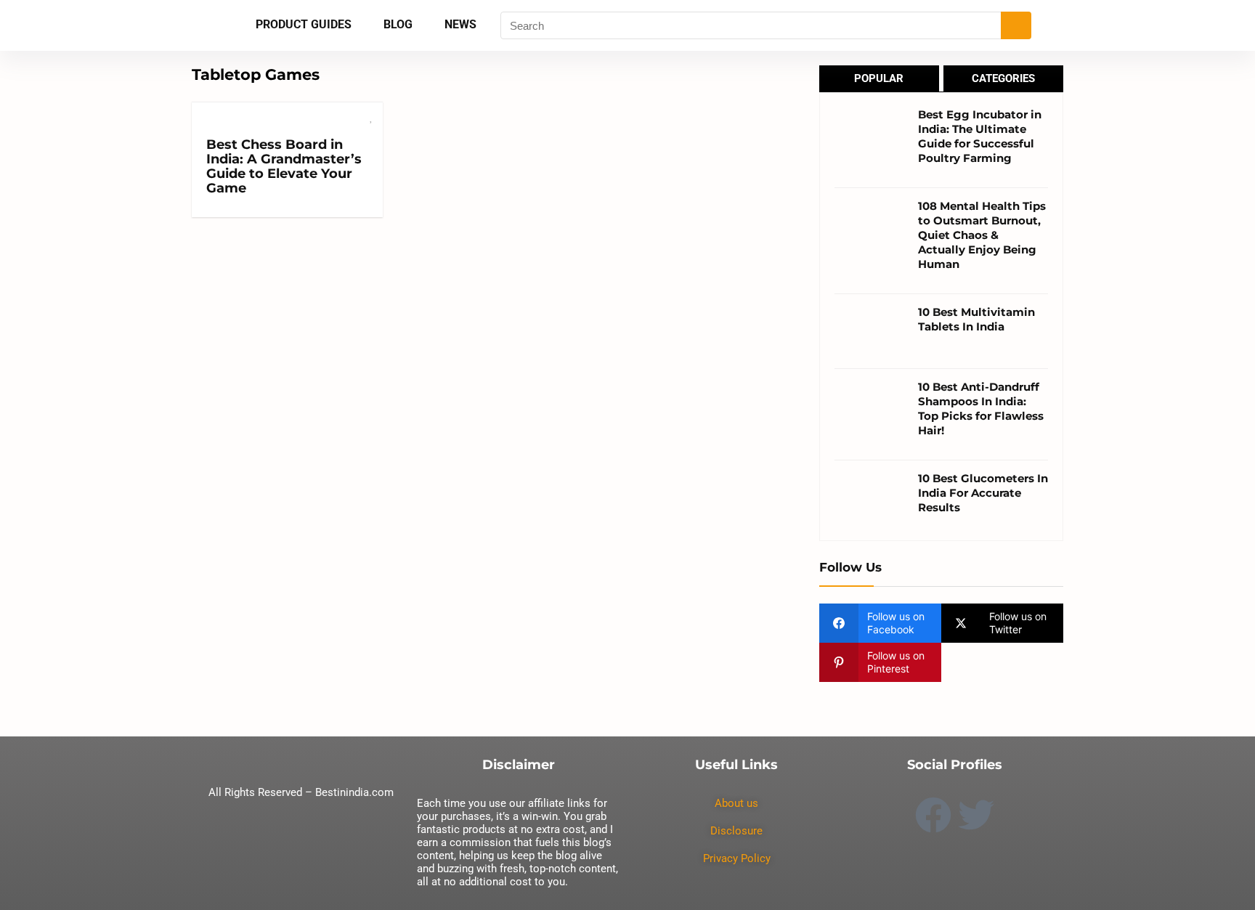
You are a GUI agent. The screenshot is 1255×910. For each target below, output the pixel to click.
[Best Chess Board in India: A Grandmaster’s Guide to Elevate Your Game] (287, 112)
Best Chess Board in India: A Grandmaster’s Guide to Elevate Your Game (284, 166)
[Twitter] (976, 815)
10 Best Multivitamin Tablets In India (976, 319)
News (460, 24)
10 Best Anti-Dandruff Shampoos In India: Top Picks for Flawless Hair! (981, 408)
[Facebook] (933, 815)
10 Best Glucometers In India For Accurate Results (983, 492)
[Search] (1016, 25)
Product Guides (304, 24)
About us (736, 803)
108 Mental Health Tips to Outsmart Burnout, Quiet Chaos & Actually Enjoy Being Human (982, 235)
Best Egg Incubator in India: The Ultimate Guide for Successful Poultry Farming (979, 136)
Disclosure (736, 830)
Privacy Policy (737, 858)
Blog (398, 24)
